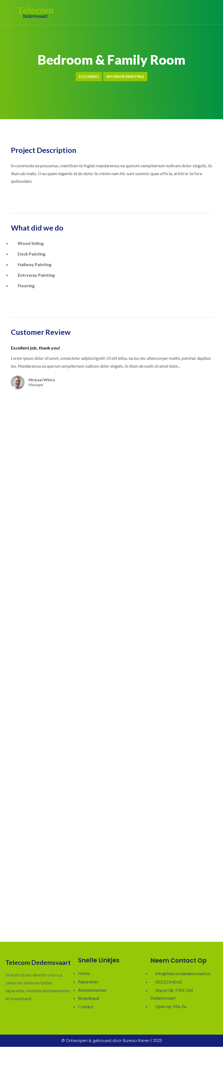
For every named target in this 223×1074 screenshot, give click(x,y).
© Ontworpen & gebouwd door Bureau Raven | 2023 (111, 1040)
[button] (209, 12)
